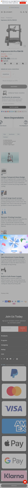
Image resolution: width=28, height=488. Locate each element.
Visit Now (23, 3)
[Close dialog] (27, 235)
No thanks (14, 252)
